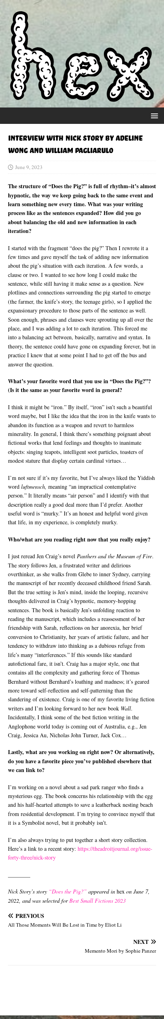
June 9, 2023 (29, 167)
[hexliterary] (82, 97)
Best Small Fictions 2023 (97, 900)
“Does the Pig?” (68, 891)
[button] (153, 115)
